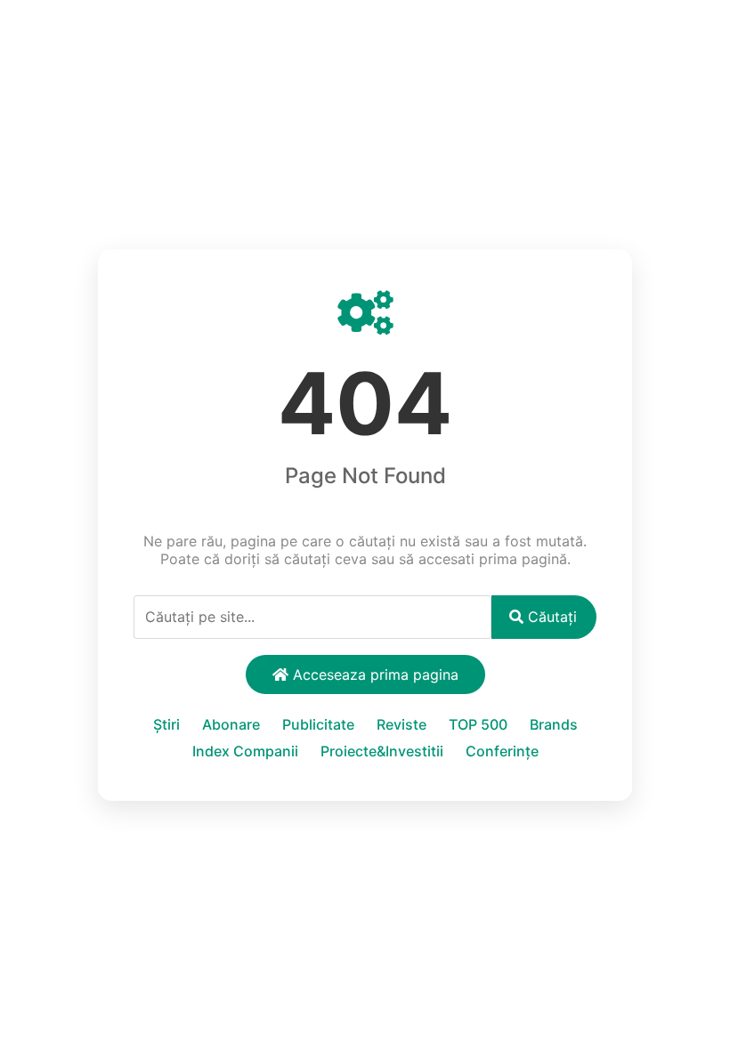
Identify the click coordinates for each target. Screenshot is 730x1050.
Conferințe (502, 751)
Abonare (231, 724)
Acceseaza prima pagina (373, 674)
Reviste (401, 724)
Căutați (550, 617)
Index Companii (245, 751)
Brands (554, 724)
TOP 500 (478, 724)
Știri (166, 724)
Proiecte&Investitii (381, 751)
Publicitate (318, 724)
